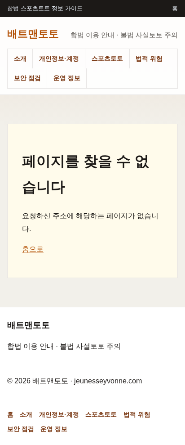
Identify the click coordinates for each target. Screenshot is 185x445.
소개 (20, 58)
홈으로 (33, 249)
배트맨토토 (33, 33)
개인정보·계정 (59, 58)
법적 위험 (149, 58)
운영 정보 (66, 77)
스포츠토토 (107, 58)
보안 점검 (27, 77)
